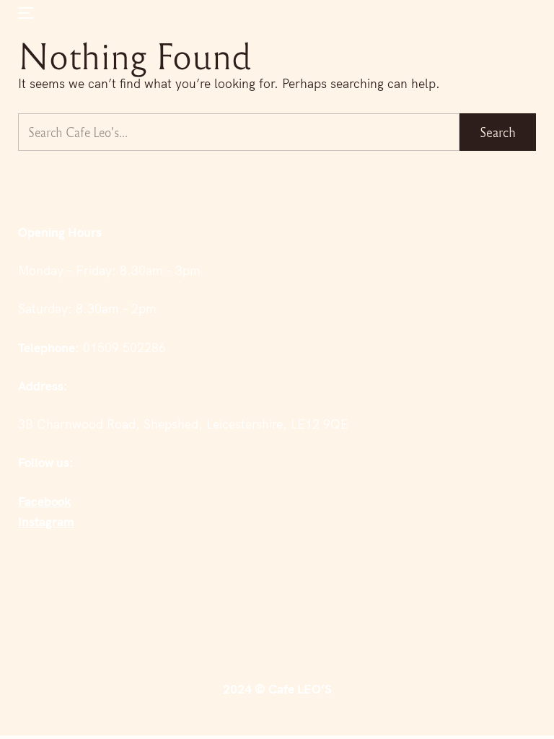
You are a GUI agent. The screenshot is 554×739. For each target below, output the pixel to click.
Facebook (44, 501)
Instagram (46, 521)
